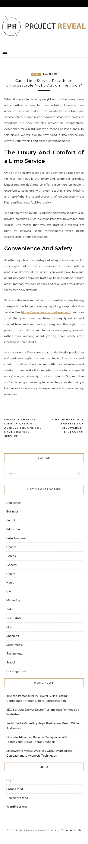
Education (13, 529)
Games (11, 556)
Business (12, 511)
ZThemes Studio (71, 830)
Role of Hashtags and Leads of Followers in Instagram (67, 426)
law (8, 591)
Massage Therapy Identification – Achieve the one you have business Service (23, 428)
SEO (9, 627)
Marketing (13, 600)
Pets (9, 609)
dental (10, 520)
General (11, 564)
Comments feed (17, 798)
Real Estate (14, 618)
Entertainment (16, 538)
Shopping (12, 636)
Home (10, 582)
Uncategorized (16, 671)
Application (14, 502)
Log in (10, 780)
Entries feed (14, 789)
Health (10, 573)
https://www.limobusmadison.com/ (45, 312)
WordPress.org (16, 806)
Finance (11, 547)
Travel (36, 74)
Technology (14, 653)
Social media (14, 644)
